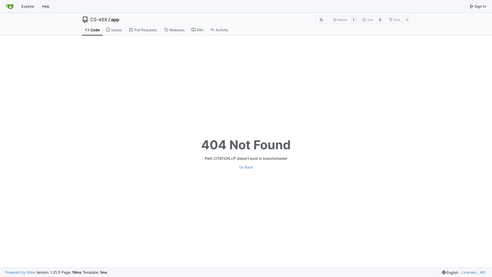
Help (46, 6)
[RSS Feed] (321, 20)
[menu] (450, 272)
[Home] (10, 6)
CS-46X (98, 19)
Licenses (469, 272)
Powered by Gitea (20, 272)
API (483, 272)
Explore (28, 6)
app (115, 19)
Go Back (246, 167)
